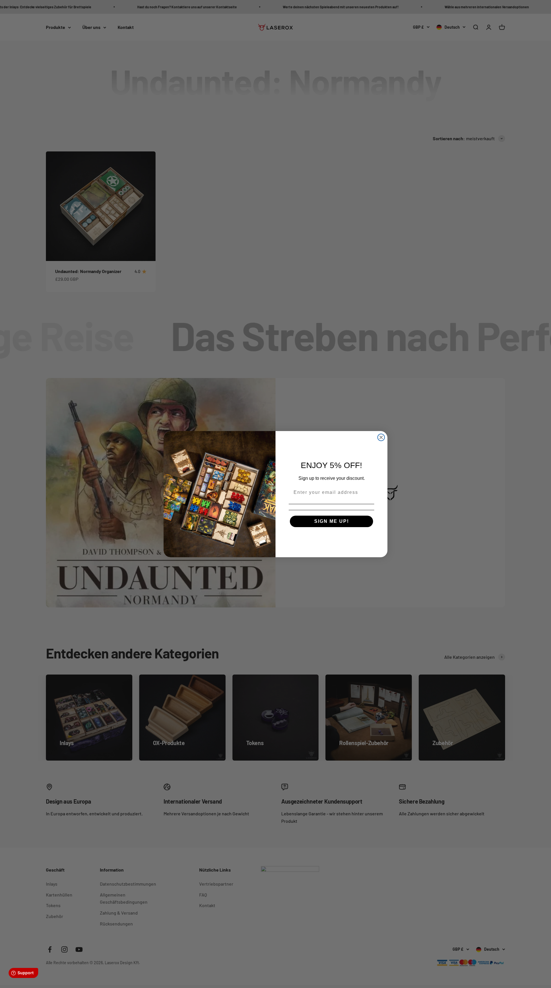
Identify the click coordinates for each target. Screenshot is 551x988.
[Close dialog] (381, 437)
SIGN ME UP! (331, 521)
